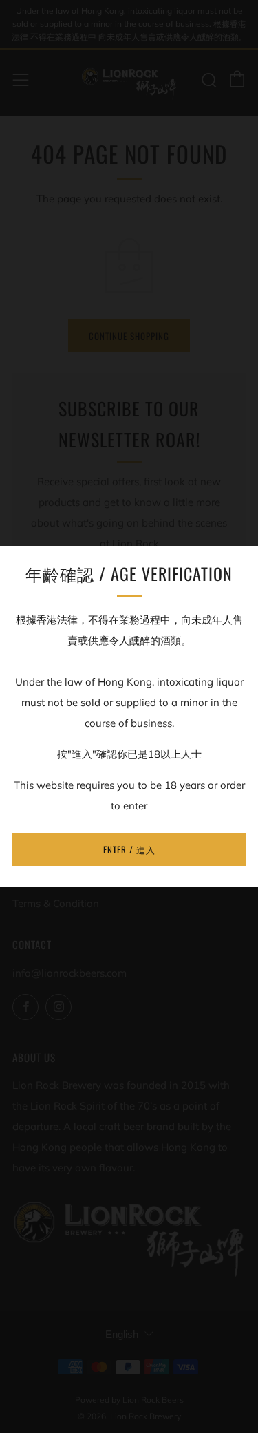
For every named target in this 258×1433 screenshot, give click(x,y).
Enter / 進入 (129, 849)
